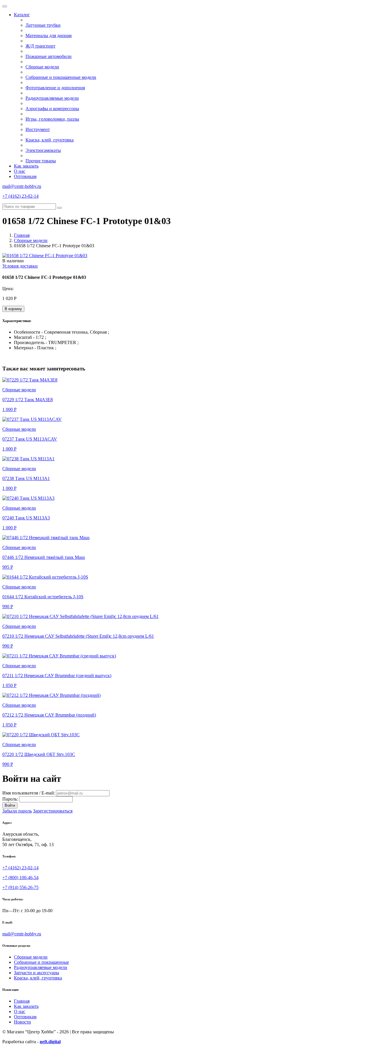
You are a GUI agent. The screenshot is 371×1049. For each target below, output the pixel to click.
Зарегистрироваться (52, 810)
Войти (10, 805)
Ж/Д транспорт (40, 45)
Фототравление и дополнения (55, 87)
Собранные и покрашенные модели (61, 77)
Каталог (22, 14)
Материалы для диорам (49, 35)
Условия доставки (20, 265)
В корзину (13, 309)
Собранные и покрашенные (41, 962)
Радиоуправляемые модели (52, 98)
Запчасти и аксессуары (36, 972)
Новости (22, 1021)
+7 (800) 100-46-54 (20, 877)
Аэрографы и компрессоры (52, 108)
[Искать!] (59, 208)
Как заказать (26, 165)
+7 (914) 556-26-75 (20, 887)
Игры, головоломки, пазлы (52, 119)
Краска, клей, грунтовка (50, 139)
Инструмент (38, 129)
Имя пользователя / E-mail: (28, 792)
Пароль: (10, 799)
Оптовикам (25, 176)
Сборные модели (42, 66)
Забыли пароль (17, 810)
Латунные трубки (43, 25)
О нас (19, 171)
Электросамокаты (43, 150)
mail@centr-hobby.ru (21, 186)
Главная (22, 235)
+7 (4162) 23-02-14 (20, 196)
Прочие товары (41, 160)
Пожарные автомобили (49, 56)
